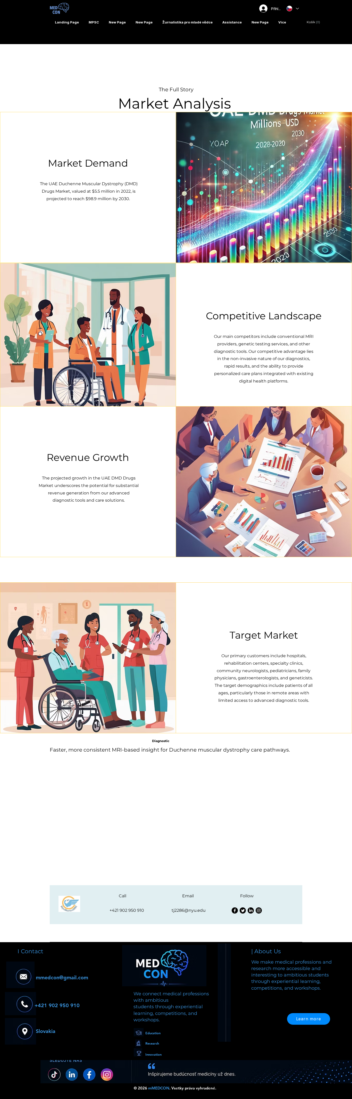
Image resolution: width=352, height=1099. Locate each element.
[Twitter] (243, 910)
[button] (187, 22)
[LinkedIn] (251, 910)
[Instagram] (259, 910)
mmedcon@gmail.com (62, 977)
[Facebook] (235, 910)
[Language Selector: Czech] (292, 8)
